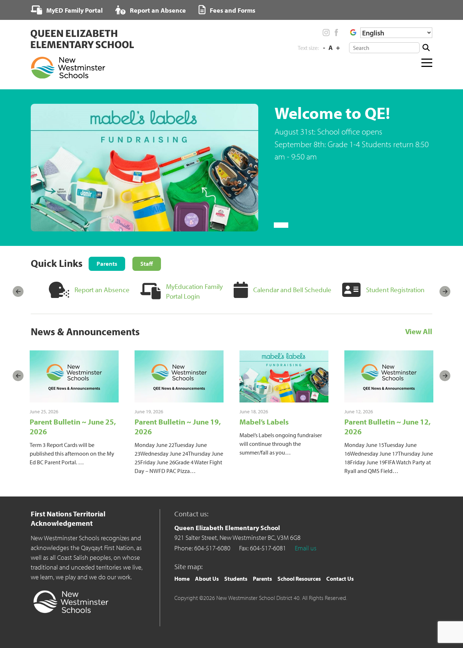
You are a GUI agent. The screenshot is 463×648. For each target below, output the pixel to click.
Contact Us (340, 578)
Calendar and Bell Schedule (292, 289)
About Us (207, 578)
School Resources (299, 578)
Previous (18, 291)
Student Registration (395, 289)
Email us (306, 548)
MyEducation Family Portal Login (194, 291)
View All (418, 331)
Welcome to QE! (332, 112)
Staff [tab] (146, 263)
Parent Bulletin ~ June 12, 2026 (387, 426)
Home (182, 578)
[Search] (426, 47)
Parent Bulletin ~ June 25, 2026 (73, 426)
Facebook (336, 32)
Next (444, 291)
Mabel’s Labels (264, 421)
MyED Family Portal (74, 10)
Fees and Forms (231, 10)
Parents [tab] (107, 263)
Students (235, 578)
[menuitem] (67, 10)
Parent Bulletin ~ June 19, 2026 (178, 426)
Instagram (326, 32)
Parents (262, 578)
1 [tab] (281, 225)
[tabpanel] (231, 168)
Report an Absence (157, 10)
